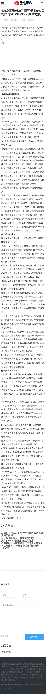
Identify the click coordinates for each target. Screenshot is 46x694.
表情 (6, 636)
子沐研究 (30, 20)
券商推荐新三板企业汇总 (11, 664)
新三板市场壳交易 (16, 669)
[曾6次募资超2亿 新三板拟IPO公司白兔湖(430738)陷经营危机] (23, 55)
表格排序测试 (10, 680)
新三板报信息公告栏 (33, 669)
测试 (17, 675)
